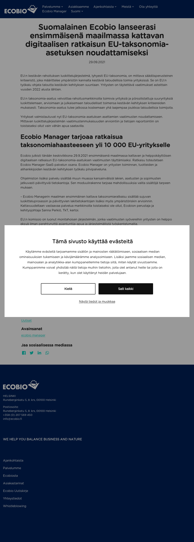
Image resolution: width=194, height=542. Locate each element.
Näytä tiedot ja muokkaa (97, 301)
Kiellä (68, 289)
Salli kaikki (125, 289)
